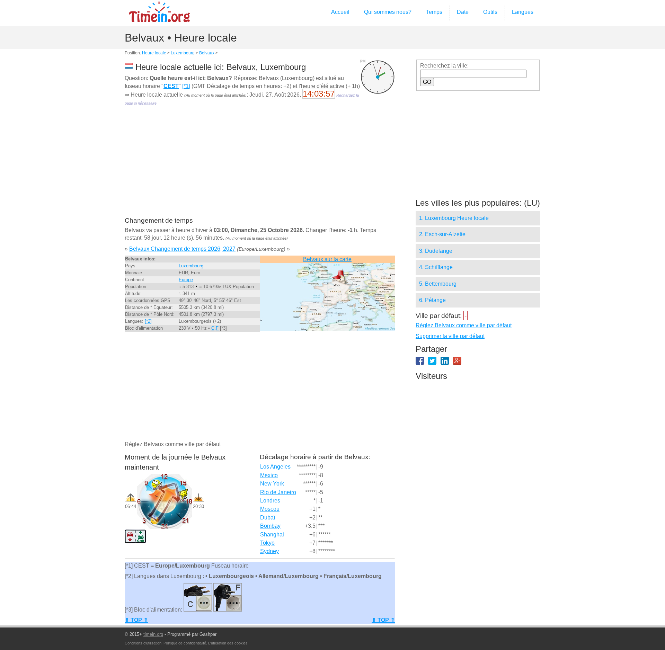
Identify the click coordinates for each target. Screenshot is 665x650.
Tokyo (267, 543)
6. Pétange (432, 300)
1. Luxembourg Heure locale (454, 218)
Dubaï (267, 517)
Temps (434, 12)
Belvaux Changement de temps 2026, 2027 (182, 249)
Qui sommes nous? (387, 12)
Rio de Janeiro (278, 492)
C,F (215, 328)
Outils (490, 12)
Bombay (270, 526)
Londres (270, 501)
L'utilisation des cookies (228, 643)
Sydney (269, 551)
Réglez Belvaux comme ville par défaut (464, 325)
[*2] (148, 321)
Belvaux (206, 53)
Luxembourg (183, 53)
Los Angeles (275, 467)
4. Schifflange (436, 267)
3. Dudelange (435, 251)
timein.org (153, 634)
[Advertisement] (260, 166)
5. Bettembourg (437, 284)
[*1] (186, 86)
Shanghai (272, 534)
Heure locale (154, 53)
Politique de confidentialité (184, 643)
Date (463, 12)
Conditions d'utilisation (143, 643)
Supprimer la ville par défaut (450, 336)
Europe (186, 279)
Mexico (269, 475)
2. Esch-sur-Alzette (442, 234)
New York (272, 484)
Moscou (270, 509)
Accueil (340, 12)
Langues (522, 12)
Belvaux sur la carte (327, 259)
